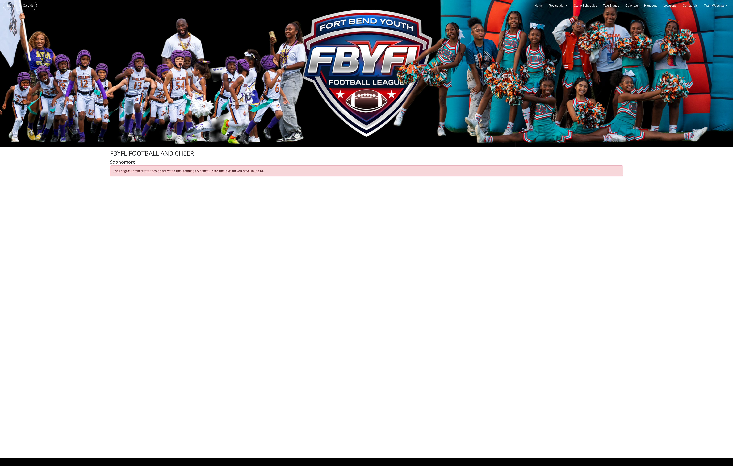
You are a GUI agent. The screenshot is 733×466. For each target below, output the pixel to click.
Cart (28, 5)
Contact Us (690, 5)
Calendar (631, 5)
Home (538, 5)
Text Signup (611, 5)
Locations (669, 5)
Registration (557, 5)
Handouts (650, 5)
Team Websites (714, 5)
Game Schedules (585, 5)
